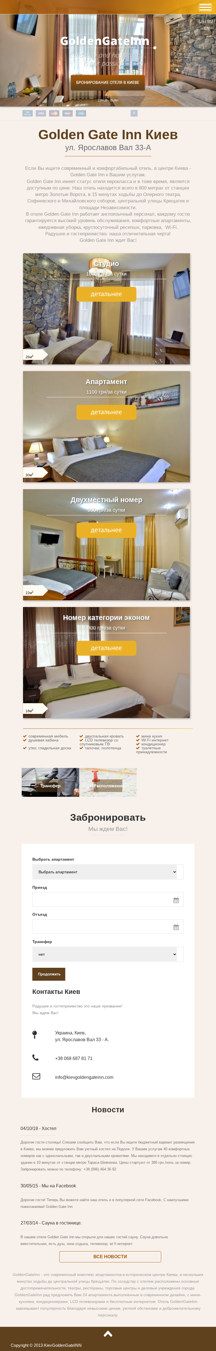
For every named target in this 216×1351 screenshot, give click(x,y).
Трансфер (50, 679)
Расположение (109, 679)
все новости (110, 1150)
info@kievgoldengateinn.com (84, 971)
